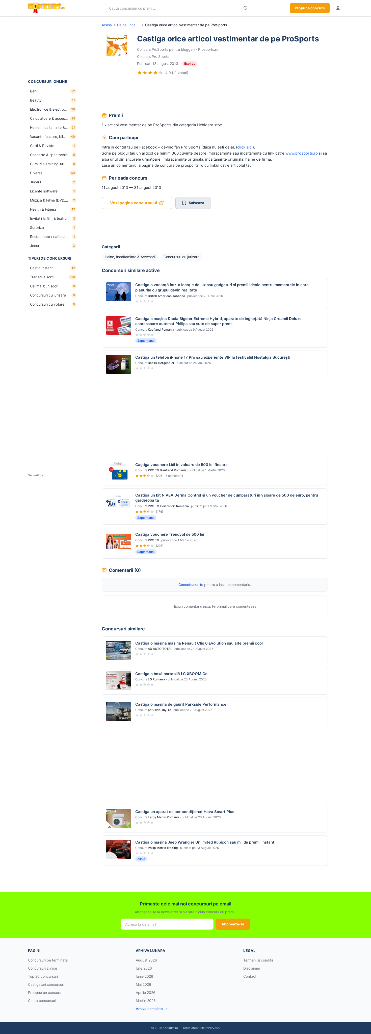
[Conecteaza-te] (338, 8)
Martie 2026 (146, 1000)
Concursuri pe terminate (48, 960)
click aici (245, 147)
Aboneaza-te (233, 924)
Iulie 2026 (144, 968)
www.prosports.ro (301, 153)
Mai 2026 (143, 984)
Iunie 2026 (144, 976)
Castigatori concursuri (46, 984)
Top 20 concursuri (43, 976)
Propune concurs (310, 8)
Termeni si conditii (258, 960)
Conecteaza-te (190, 584)
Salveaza (196, 203)
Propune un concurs (44, 992)
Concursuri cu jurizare (181, 257)
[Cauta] (245, 8)
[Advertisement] (53, 47)
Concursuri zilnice (42, 968)
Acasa (107, 25)
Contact (249, 976)
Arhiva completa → (151, 1008)
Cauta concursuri (42, 1000)
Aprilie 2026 (145, 992)
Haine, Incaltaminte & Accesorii (128, 25)
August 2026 (146, 960)
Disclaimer (251, 968)
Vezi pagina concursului (133, 202)
